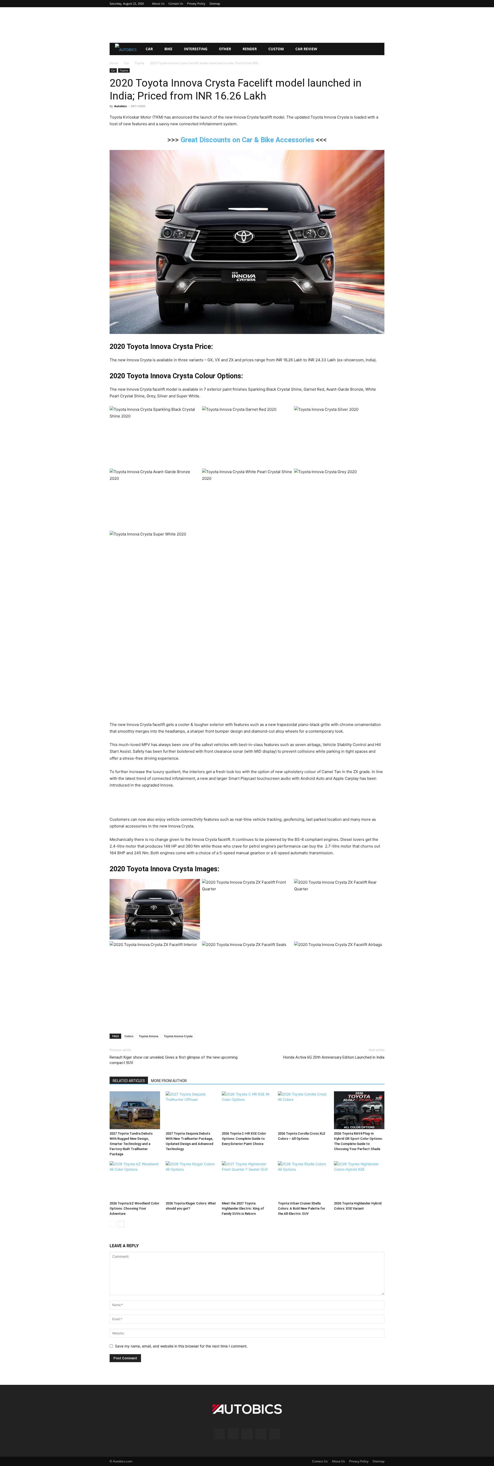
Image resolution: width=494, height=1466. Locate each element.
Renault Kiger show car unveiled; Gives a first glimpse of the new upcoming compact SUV (173, 1060)
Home (114, 63)
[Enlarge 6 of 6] (377, 948)
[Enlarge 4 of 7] (193, 475)
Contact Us (176, 3)
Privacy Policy (196, 3)
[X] (372, 3)
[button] (378, 49)
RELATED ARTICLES (129, 1081)
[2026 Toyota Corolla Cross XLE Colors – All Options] (303, 1110)
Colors (129, 1036)
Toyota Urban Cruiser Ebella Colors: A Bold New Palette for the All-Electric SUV (301, 1208)
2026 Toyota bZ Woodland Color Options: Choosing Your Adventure (134, 1208)
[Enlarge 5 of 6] (285, 948)
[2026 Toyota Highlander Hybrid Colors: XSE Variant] (359, 1180)
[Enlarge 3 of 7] (377, 412)
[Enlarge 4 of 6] (193, 948)
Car (149, 48)
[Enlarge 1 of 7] (193, 412)
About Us (158, 3)
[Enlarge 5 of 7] (285, 475)
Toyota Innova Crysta (178, 1036)
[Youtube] (380, 3)
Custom (276, 48)
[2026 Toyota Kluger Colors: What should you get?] (191, 1180)
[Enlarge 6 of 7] (377, 475)
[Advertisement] (247, 25)
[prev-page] (113, 1224)
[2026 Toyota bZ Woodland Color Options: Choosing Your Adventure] (135, 1180)
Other (225, 48)
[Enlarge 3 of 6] (377, 885)
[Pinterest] (363, 3)
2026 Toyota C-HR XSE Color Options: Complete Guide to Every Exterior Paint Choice (244, 1139)
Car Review (306, 48)
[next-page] (121, 1224)
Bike (168, 48)
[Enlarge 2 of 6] (285, 885)
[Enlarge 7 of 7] (377, 537)
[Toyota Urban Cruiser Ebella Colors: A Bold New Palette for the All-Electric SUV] (303, 1180)
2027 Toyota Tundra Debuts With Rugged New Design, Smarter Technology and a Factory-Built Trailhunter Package (131, 1144)
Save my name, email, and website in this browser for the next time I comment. (181, 1346)
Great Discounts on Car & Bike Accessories (247, 140)
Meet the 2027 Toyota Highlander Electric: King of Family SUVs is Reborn (243, 1208)
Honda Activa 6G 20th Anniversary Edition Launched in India (333, 1057)
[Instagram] (355, 3)
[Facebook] (346, 3)
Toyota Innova (148, 1036)
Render (250, 48)
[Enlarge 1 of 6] (193, 885)
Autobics (120, 106)
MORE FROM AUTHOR (169, 1081)
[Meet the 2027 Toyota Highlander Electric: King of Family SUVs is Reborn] (247, 1180)
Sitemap (214, 3)
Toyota (139, 63)
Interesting (195, 48)
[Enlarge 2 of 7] (285, 412)
